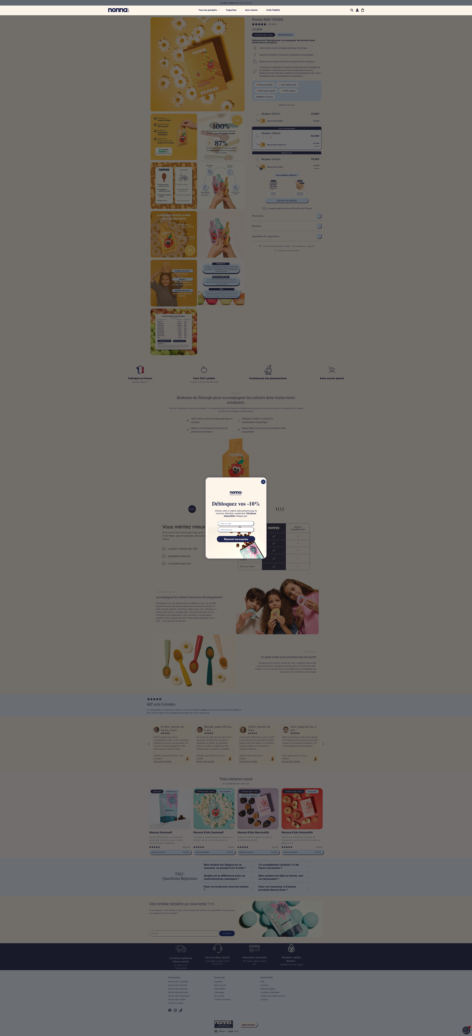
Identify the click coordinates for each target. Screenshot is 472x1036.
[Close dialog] (263, 482)
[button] (208, 10)
